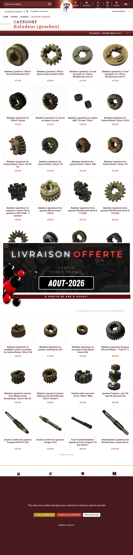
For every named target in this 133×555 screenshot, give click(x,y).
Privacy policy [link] (66, 525)
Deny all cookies (70, 515)
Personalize (91, 515)
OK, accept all (45, 515)
